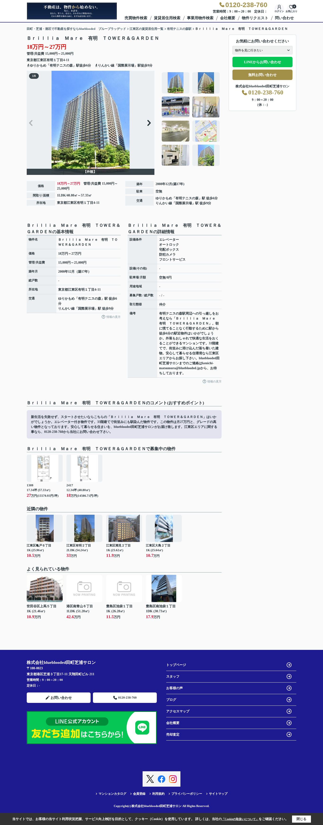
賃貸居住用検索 (167, 18)
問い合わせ (284, 18)
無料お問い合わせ (262, 75)
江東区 (42, 60)
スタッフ (172, 676)
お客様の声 (174, 688)
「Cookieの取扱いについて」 (240, 819)
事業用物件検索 (200, 18)
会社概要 (227, 18)
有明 (50, 60)
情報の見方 (113, 317)
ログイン (279, 11)
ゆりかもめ (164, 198)
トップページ (176, 665)
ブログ (171, 699)
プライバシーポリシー (186, 793)
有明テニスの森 (187, 198)
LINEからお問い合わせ (262, 62)
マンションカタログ (112, 793)
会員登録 (139, 793)
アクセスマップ (177, 711)
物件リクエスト (255, 18)
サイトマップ (218, 793)
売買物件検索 (136, 18)
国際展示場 (183, 203)
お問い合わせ (61, 698)
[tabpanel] (191, 119)
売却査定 (172, 734)
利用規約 (158, 793)
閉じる (301, 819)
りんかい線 (164, 203)
